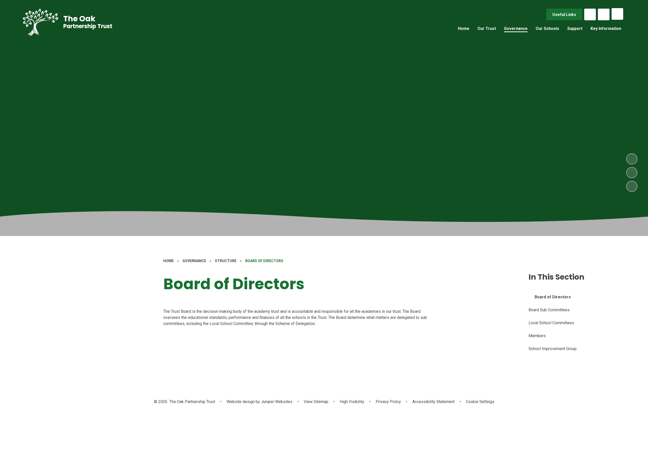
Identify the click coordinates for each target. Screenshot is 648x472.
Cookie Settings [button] (480, 401)
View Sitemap (316, 401)
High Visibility (352, 401)
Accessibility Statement (433, 401)
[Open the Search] (604, 14)
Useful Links (564, 14)
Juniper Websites (276, 401)
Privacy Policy (388, 401)
